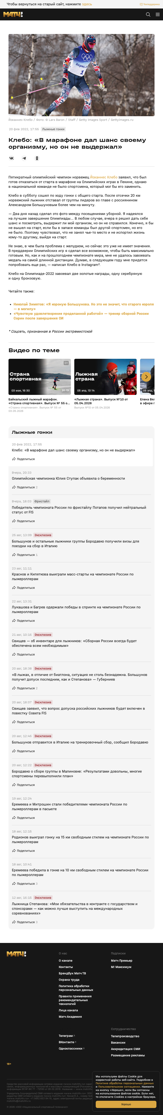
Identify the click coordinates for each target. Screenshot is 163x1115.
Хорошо (126, 1104)
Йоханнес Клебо (103, 177)
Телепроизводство (125, 1036)
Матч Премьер (121, 960)
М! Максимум (121, 967)
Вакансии (118, 1042)
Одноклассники (70, 1048)
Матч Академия (70, 1017)
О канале (65, 960)
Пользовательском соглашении (119, 1086)
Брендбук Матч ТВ (72, 973)
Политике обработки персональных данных (125, 1083)
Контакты (66, 967)
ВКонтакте (66, 1042)
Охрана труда (69, 980)
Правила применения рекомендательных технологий (75, 1000)
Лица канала (68, 1010)
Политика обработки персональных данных (76, 988)
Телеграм (66, 1036)
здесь (87, 4)
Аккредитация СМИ (125, 1049)
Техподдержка (151, 4)
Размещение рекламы (128, 1055)
